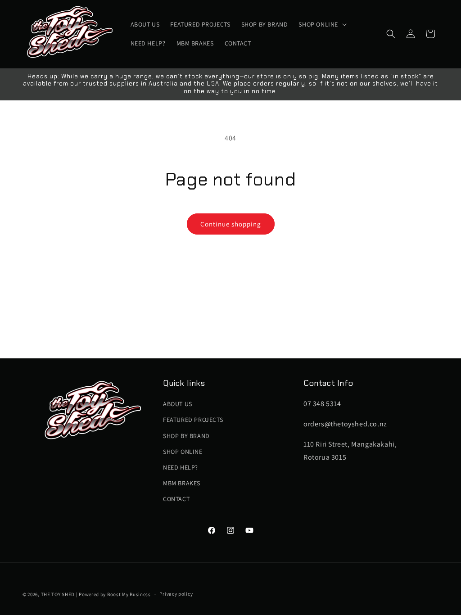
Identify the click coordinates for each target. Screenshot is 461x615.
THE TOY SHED (58, 594)
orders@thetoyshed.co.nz (345, 424)
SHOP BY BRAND (186, 436)
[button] (321, 24)
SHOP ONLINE (183, 452)
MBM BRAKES (181, 483)
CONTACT (176, 499)
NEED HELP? (180, 467)
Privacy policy (176, 594)
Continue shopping (230, 224)
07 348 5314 (322, 403)
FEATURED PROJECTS (193, 420)
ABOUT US (177, 404)
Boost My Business (129, 594)
